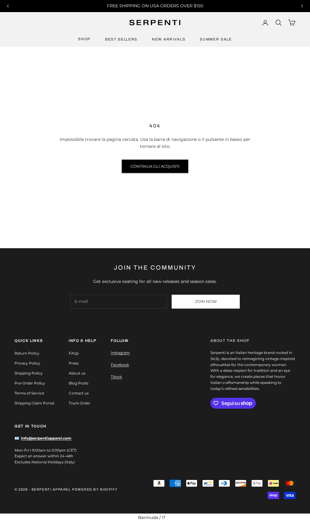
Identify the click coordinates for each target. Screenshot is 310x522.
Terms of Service (29, 393)
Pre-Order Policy (30, 383)
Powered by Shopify (95, 489)
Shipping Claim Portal (34, 403)
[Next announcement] (302, 6)
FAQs (74, 353)
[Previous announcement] (8, 6)
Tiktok (116, 376)
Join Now (206, 301)
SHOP (84, 39)
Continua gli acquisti (155, 166)
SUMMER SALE (216, 39)
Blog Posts (78, 383)
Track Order (79, 403)
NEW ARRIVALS (168, 39)
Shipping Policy (29, 373)
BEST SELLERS (121, 39)
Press (74, 363)
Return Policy (27, 353)
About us (77, 373)
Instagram (120, 352)
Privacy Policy (27, 363)
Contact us (79, 393)
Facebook (120, 364)
